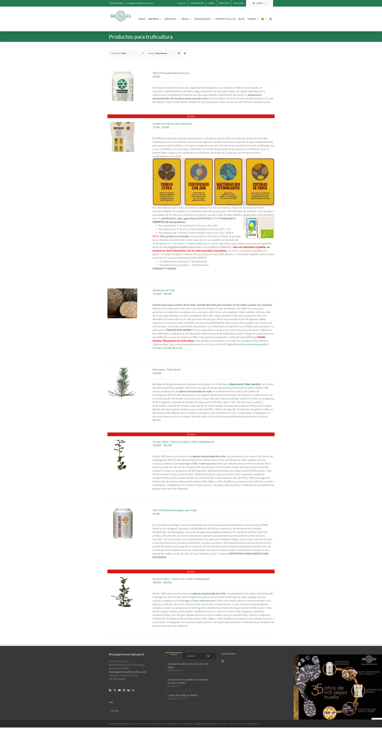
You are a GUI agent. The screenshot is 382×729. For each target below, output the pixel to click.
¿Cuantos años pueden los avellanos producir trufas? (188, 681)
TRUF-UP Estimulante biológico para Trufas (175, 510)
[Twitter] (115, 690)
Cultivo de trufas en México (183, 695)
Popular (173, 654)
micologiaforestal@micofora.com (140, 3)
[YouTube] (119, 690)
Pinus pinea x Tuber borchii (167, 369)
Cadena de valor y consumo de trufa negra (188, 665)
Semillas (115, 710)
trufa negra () (196, 463)
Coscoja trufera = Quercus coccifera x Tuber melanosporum (183, 441)
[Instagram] (124, 690)
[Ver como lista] (185, 53)
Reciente (191, 656)
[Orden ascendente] (142, 53)
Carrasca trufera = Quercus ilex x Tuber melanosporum (181, 579)
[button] (270, 19)
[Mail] (133, 690)
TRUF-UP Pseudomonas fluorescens (171, 73)
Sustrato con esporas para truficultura (172, 123)
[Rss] (110, 690)
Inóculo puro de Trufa (164, 290)
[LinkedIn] (128, 690)
